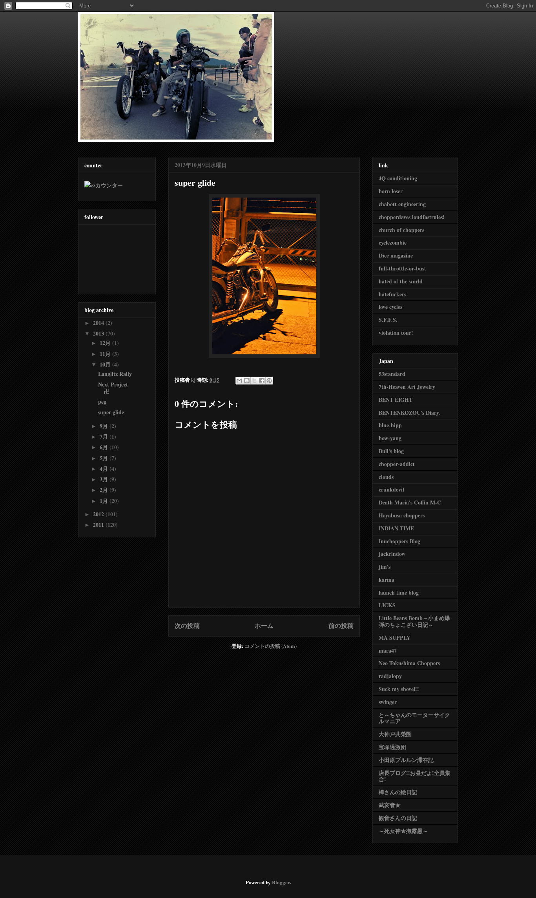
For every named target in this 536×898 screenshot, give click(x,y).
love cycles (390, 307)
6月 (104, 447)
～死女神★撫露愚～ (403, 831)
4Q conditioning (398, 178)
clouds (386, 477)
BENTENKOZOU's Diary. (409, 412)
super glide (111, 412)
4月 (104, 468)
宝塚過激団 (392, 747)
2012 (99, 514)
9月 (104, 426)
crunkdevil (391, 489)
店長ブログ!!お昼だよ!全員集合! (414, 776)
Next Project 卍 (113, 387)
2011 (99, 525)
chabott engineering (402, 204)
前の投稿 (341, 625)
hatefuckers (392, 294)
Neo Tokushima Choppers (409, 663)
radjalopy (390, 676)
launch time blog (399, 592)
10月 (106, 364)
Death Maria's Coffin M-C (410, 502)
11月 (106, 354)
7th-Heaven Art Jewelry (407, 387)
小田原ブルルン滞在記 (406, 760)
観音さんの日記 (398, 818)
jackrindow (392, 554)
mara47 (388, 650)
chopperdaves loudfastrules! (412, 217)
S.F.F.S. (388, 320)
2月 (104, 490)
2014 (99, 323)
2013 (99, 333)
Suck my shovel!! (399, 689)
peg (102, 401)
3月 (104, 479)
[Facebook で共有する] (262, 381)
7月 (104, 436)
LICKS (387, 605)
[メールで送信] (239, 381)
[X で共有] (254, 381)
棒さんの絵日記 (398, 792)
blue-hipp (390, 425)
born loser (391, 191)
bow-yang (390, 438)
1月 (104, 501)
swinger (388, 702)
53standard (392, 374)
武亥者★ (390, 805)
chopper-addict (397, 464)
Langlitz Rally (115, 374)
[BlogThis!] (247, 381)
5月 (104, 458)
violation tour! (396, 332)
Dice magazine (396, 255)
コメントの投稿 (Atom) (270, 645)
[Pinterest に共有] (269, 381)
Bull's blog (391, 451)
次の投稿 (187, 625)
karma (386, 579)
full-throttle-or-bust (402, 268)
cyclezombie (393, 242)
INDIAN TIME (396, 528)
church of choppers (401, 230)
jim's (384, 566)
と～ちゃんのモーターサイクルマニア (414, 718)
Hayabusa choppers (402, 515)
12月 (106, 343)
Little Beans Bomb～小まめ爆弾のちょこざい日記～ (414, 621)
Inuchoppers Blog (399, 541)
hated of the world (401, 281)
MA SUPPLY (394, 637)
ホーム (264, 625)
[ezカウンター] (103, 185)
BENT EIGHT (395, 399)
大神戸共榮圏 (395, 734)
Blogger (281, 882)
